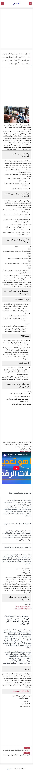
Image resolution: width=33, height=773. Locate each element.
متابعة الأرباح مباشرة (21, 691)
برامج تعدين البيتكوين (25, 451)
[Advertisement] (16, 28)
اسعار (17, 3)
